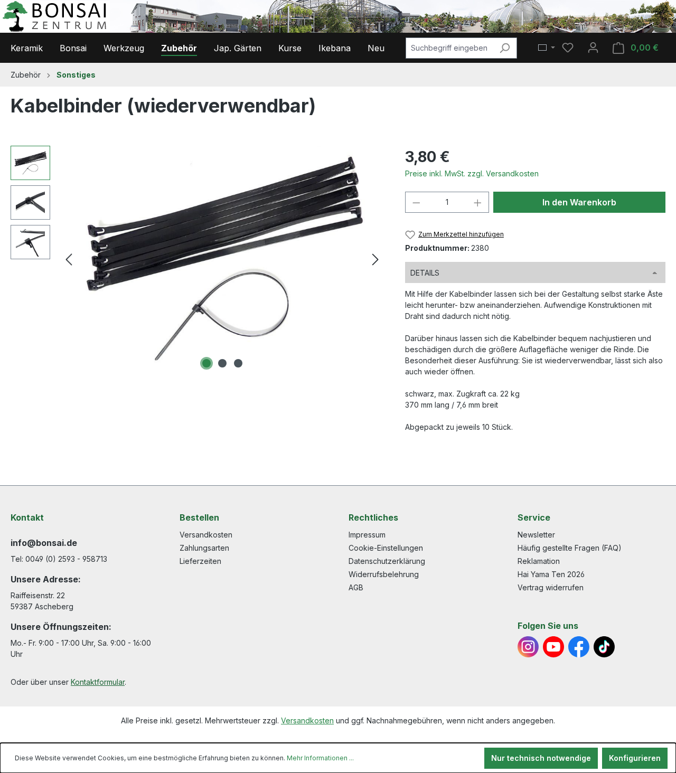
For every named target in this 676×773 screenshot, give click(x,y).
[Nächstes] (375, 259)
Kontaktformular (98, 681)
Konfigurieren (635, 757)
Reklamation (539, 561)
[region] (197, 259)
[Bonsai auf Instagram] (528, 646)
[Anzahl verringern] (416, 202)
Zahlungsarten (204, 547)
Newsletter (536, 534)
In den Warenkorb (579, 202)
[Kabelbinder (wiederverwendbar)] (221, 259)
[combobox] (449, 48)
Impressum (367, 534)
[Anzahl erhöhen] (478, 202)
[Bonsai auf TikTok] (604, 646)
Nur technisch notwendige (541, 757)
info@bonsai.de (44, 543)
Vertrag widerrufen (551, 587)
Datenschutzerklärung (387, 561)
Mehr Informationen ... (320, 758)
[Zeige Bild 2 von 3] (222, 363)
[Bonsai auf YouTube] (553, 646)
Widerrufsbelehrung (384, 574)
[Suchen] (504, 48)
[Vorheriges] (69, 259)
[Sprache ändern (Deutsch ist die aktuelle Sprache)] (546, 48)
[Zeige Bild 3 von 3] (238, 363)
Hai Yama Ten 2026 (551, 574)
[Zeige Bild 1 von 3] (206, 363)
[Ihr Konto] (593, 47)
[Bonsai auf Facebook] (578, 646)
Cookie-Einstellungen (386, 547)
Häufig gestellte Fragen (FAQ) (570, 547)
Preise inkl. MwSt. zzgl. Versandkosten (472, 173)
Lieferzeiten (200, 561)
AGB (356, 587)
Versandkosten (206, 534)
